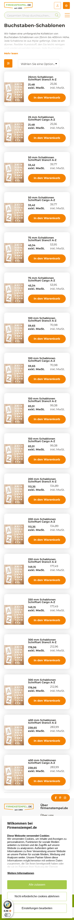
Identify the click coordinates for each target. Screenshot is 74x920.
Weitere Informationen (20, 873)
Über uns (47, 815)
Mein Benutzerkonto (57, 5)
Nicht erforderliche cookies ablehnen (37, 896)
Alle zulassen (37, 884)
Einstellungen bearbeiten (37, 908)
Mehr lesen (11, 53)
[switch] (7, 915)
